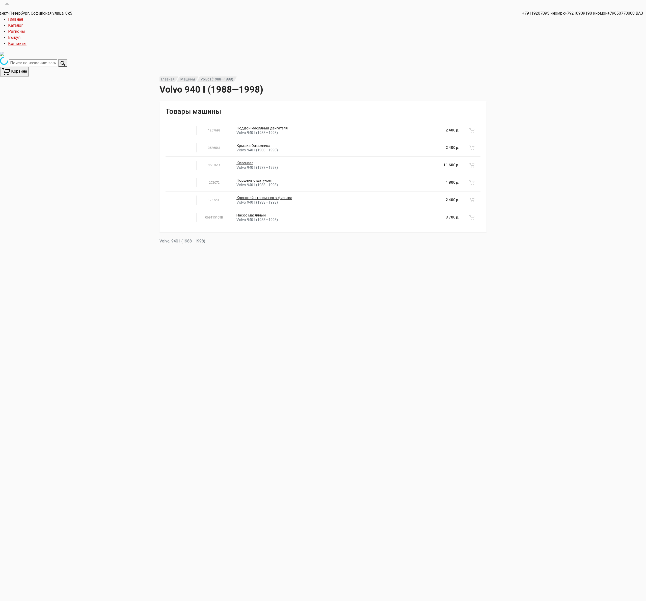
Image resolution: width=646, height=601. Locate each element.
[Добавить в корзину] (471, 130)
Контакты (17, 43)
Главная (15, 19)
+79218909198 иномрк (586, 13)
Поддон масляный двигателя (262, 128)
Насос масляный (251, 215)
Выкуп (14, 37)
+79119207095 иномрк (543, 13)
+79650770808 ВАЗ (625, 13)
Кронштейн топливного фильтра (264, 198)
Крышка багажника (253, 145)
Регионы (16, 31)
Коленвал (244, 163)
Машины (187, 79)
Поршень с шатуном (254, 180)
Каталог (15, 25)
